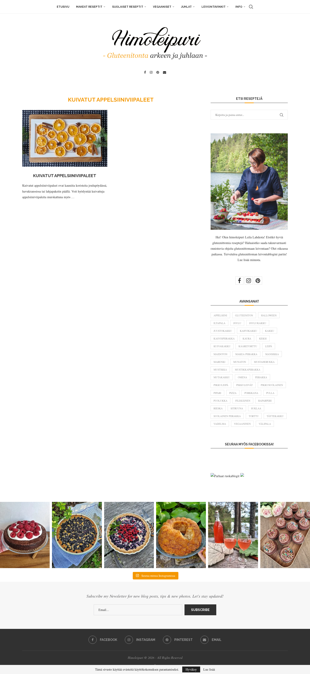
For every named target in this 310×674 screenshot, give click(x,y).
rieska (218, 408)
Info (238, 6)
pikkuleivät (244, 385)
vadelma (220, 423)
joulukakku (257, 323)
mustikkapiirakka (247, 369)
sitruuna (237, 408)
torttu (254, 416)
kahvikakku (248, 330)
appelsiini (220, 315)
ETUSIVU (63, 6)
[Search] (251, 6)
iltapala (219, 323)
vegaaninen (242, 423)
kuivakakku (222, 346)
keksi (263, 338)
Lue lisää (209, 669)
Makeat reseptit (89, 6)
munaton (239, 362)
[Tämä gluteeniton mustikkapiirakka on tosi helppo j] (77, 535)
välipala (265, 423)
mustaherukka (264, 362)
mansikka (272, 354)
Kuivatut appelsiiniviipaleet (64, 175)
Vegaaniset (162, 6)
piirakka (261, 377)
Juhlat (186, 6)
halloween (269, 315)
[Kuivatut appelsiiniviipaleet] (64, 138)
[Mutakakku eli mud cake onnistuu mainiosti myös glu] (25, 535)
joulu (237, 323)
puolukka (220, 400)
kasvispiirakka (224, 338)
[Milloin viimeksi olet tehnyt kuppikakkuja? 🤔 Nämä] (285, 535)
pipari (217, 393)
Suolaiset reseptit (127, 6)
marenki (219, 362)
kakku (269, 330)
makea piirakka (246, 354)
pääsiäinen (242, 400)
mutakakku (222, 377)
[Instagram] (151, 72)
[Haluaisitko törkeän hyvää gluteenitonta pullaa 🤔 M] (181, 535)
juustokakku (223, 330)
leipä (268, 346)
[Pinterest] (157, 72)
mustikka (220, 369)
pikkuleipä (221, 385)
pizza (232, 393)
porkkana (251, 393)
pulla (270, 393)
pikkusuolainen (272, 385)
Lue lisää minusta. (249, 260)
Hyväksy (191, 669)
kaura (247, 338)
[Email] (164, 72)
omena (242, 377)
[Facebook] (145, 72)
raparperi (265, 400)
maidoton (220, 354)
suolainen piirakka (227, 416)
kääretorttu (248, 346)
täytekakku (275, 416)
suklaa (256, 408)
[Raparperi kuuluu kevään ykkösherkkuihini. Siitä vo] (233, 535)
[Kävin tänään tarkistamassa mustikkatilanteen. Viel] (129, 535)
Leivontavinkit (214, 6)
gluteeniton (244, 315)
